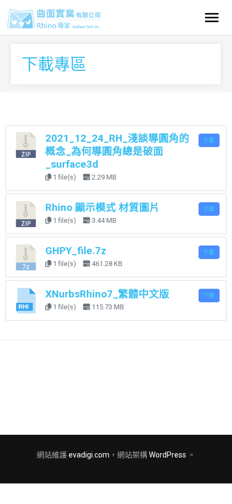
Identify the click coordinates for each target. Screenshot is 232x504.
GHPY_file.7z (75, 251)
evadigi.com (89, 454)
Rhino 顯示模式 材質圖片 (102, 208)
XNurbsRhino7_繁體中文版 (107, 294)
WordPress (167, 454)
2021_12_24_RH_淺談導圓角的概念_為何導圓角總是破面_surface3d (117, 151)
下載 (209, 140)
